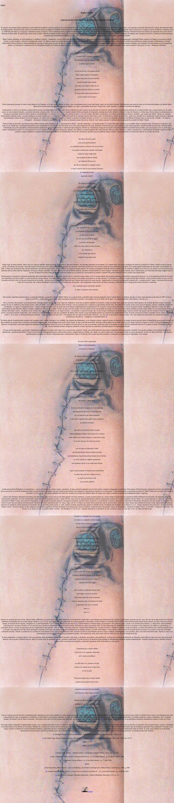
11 (102, 719)
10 (76, 623)
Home (91, 791)
